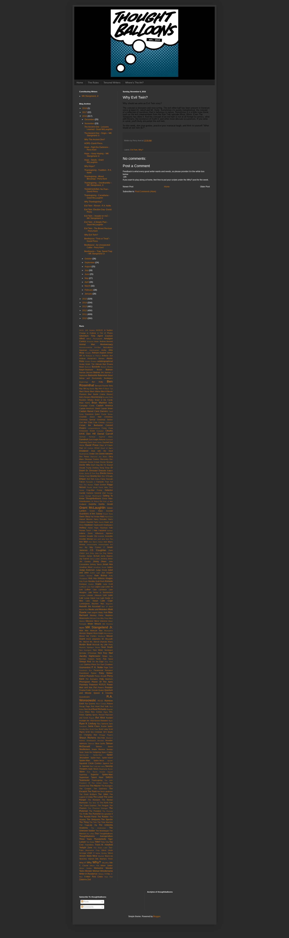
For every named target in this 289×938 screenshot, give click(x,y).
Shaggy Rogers (106, 735)
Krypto (98, 584)
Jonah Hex (108, 564)
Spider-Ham (95, 758)
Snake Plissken (98, 749)
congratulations (94, 428)
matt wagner (92, 612)
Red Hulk (105, 706)
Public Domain (92, 690)
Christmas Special (87, 420)
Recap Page (84, 706)
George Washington (93, 496)
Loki (81, 598)
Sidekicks (83, 743)
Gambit (82, 493)
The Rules (93, 82)
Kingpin (109, 578)
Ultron (103, 850)
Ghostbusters (84, 501)
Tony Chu (105, 842)
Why (89, 862)
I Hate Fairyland (99, 530)
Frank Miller (103, 487)
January (88, 294)
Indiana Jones (86, 533)
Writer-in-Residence (88, 874)
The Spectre (107, 819)
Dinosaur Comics (92, 459)
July (87, 270)
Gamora (89, 493)
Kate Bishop (100, 575)
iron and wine (99, 539)
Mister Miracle (94, 624)
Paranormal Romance (103, 670)
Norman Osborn (86, 659)
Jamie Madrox (107, 556)
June (87, 274)
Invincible (109, 536)
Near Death (107, 647)
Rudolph (109, 718)
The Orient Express (88, 805)
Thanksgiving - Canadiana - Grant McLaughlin (97, 196)
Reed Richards (99, 709)
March (88, 286)
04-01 (81, 330)
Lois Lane (108, 595)
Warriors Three (106, 859)
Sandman (83, 726)
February (89, 290)
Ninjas (104, 656)
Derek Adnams (106, 454)
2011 (84, 314)
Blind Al (104, 391)
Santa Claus (94, 726)
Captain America (104, 405)
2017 (84, 112)
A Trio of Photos (105, 333)
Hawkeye (88, 525)
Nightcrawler (94, 656)
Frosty (99, 490)
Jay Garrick (84, 559)
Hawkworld (98, 525)
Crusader (100, 431)
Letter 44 (109, 587)
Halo (102, 516)
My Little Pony (107, 645)
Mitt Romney (107, 624)
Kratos (90, 584)
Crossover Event (87, 431)
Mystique (90, 647)
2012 (84, 310)
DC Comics (88, 448)
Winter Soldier (107, 865)
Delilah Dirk (94, 454)
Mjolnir (81, 628)
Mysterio (82, 647)
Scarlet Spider (107, 726)
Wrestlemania (106, 871)
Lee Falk (90, 587)
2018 (84, 108)
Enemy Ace (95, 476)
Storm (82, 772)
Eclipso (110, 471)
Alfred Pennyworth (94, 339)
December (90, 119)
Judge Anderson (87, 570)
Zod (89, 879)
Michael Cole (95, 618)
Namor (97, 647)
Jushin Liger (95, 573)
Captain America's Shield (89, 408)
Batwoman (103, 375)
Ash (111, 356)
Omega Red (85, 661)
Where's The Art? (134, 82)
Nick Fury (102, 653)
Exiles (97, 479)
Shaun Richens (87, 737)
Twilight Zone (85, 847)
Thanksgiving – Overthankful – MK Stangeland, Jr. (98, 184)
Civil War (83, 422)
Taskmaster (84, 780)
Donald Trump (85, 468)
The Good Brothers (88, 794)
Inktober (82, 536)
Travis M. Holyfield (104, 845)
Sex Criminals (96, 732)
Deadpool (83, 451)
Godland (82, 504)
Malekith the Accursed (90, 606)
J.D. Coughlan (98, 550)
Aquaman (83, 350)
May (87, 278)
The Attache (95, 786)
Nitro (111, 656)
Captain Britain (107, 408)
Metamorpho (84, 618)
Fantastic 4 (90, 482)
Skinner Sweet (104, 746)
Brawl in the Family (104, 400)
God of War (108, 501)
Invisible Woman (86, 539)
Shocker (100, 740)
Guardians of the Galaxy (90, 514)
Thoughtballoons (106, 834)
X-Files (107, 874)
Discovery (104, 459)
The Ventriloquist (102, 831)
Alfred (82, 338)
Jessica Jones (107, 559)
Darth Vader (97, 442)
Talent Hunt (97, 777)
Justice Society (85, 576)
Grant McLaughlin (92, 507)
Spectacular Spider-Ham (90, 755)
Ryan (111, 721)
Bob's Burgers (85, 397)
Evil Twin (133, 150)
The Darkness (100, 789)
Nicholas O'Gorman (87, 653)
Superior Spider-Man (102, 774)
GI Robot (95, 501)
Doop (107, 468)
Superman (84, 777)
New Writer (98, 650)
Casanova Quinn (92, 414)
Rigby (106, 712)
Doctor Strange (106, 462)
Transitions (89, 845)
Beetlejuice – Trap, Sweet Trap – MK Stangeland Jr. (98, 252)
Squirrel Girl (108, 763)
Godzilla (92, 504)
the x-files (90, 834)
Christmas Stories (105, 420)
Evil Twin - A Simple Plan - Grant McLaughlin (96, 223)
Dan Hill (91, 433)
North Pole (101, 659)
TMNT (97, 842)
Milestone (89, 621)
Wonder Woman (92, 871)
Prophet (82, 690)
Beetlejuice (108, 378)
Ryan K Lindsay (87, 723)
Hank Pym (109, 517)
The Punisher (94, 814)
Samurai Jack (107, 724)
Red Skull (88, 709)
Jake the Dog (100, 553)
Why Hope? (89, 166)
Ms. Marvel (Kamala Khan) (101, 642)
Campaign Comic (86, 406)
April (87, 282)
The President (95, 811)
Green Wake (96, 511)
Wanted (101, 856)
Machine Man (98, 604)
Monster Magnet (86, 633)
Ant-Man (97, 347)
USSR (89, 853)
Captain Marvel (86, 411)
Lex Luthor (85, 589)
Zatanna (83, 879)
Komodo (109, 581)
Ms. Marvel (84, 642)
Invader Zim (92, 536)
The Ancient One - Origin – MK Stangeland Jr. (98, 134)
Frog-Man (90, 490)
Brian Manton (99, 402)
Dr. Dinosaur (92, 470)
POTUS (102, 684)
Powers (101, 687)
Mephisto (109, 615)
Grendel (109, 511)
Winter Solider (85, 868)
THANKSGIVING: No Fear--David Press (96, 190)
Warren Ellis (93, 859)
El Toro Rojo (94, 473)
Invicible (101, 536)
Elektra (110, 473)
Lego (103, 587)
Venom (82, 856)
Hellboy (82, 528)
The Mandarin (94, 800)
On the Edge (98, 662)
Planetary (83, 684)
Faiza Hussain (107, 479)
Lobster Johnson (94, 595)
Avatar (82, 364)
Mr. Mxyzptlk (107, 639)
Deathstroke (84, 454)
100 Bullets (90, 330)
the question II (107, 814)
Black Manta (84, 391)
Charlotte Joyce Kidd (90, 417)
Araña (103, 350)
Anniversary (106, 344)
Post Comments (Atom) (145, 191)
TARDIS (109, 777)
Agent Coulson (105, 336)
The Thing (84, 822)
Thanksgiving (96, 780)
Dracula (102, 470)
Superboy (83, 775)
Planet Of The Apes (102, 682)
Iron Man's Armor (96, 542)
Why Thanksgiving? (93, 202)
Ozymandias (85, 667)
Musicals (96, 645)
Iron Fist (109, 539)
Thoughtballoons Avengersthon (96, 836)
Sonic (81, 752)
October (88, 259)
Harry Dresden (100, 519)
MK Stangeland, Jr (90, 96)
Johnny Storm (96, 564)
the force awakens (105, 791)
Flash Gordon (100, 485)
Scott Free (94, 729)
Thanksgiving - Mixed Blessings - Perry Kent (95, 177)
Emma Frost (84, 476)
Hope (96, 528)
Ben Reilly (97, 382)
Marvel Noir (83, 609)
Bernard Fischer (101, 386)
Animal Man (87, 344)
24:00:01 (99, 330)
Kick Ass (92, 578)
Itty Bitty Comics (93, 547)
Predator (109, 687)
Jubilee (110, 567)
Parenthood (84, 673)
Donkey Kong (98, 468)
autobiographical (105, 361)
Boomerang (96, 397)
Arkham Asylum (99, 353)
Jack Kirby (90, 553)
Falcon (82, 482)
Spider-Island (107, 758)
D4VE (82, 434)
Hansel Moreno (85, 519)
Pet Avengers (92, 679)
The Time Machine (105, 822)
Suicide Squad (106, 772)
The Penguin (103, 805)
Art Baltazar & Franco (92, 356)
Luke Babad (92, 601)
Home (80, 82)
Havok (101, 522)
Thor (97, 833)
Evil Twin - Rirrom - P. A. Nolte (97, 206)
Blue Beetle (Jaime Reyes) (100, 394)
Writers (101, 874)
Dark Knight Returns (97, 440)
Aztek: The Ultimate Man (95, 364)
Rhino (87, 712)
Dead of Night (107, 448)
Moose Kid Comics (88, 636)
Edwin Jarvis (84, 473)
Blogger (156, 916)
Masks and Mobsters (97, 609)
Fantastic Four (102, 482)
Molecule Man (96, 631)
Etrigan (82, 479)
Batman (109, 369)
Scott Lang (103, 729)
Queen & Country (103, 693)
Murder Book (85, 644)
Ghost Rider (107, 498)
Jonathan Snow (99, 567)
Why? (140, 150)
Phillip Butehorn (106, 679)
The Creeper (85, 789)
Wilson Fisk (94, 865)
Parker (94, 673)
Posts (86, 902)
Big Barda (90, 389)
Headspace (108, 525)
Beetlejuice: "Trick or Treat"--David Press (97, 239)
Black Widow (95, 391)
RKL (111, 712)
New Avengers (85, 650)
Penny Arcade (100, 676)
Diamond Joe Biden (98, 457)
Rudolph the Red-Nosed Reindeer (93, 721)
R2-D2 (100, 701)
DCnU (97, 448)
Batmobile (92, 375)
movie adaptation (93, 639)
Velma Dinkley (101, 853)
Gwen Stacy (84, 516)
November (90, 123)
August (88, 266)
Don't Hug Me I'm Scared (102, 465)
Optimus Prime (90, 664)
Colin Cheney (99, 422)
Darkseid (109, 440)
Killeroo (101, 578)
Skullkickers (84, 749)
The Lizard (98, 797)
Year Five (108, 877)
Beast (110, 375)
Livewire (82, 595)
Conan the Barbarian (91, 425)
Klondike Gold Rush (96, 581)
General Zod (100, 493)
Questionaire (84, 697)
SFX (105, 732)
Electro (103, 473)
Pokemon (93, 684)
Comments (88, 907)
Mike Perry (104, 618)
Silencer (91, 743)
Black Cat (109, 389)
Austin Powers (91, 361)
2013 (84, 306)
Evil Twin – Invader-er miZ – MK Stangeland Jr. (96, 217)
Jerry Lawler (95, 559)
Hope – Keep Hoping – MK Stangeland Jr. (96, 154)
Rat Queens (90, 704)
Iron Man (83, 542)
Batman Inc (98, 372)
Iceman (110, 530)
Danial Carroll (105, 433)
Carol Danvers (101, 411)
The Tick (93, 822)
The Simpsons (93, 819)
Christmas (108, 417)
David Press (92, 445)
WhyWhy (105, 863)
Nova (110, 659)
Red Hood (95, 706)
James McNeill (93, 556)
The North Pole (106, 803)
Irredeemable (92, 544)
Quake (101, 690)
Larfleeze (82, 587)
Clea (90, 422)
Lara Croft (108, 584)
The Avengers (107, 786)
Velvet (110, 853)
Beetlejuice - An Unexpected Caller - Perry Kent (97, 246)
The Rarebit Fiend (88, 817)
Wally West (92, 856)
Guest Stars (108, 514)
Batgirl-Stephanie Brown (90, 370)
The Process (107, 811)
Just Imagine (107, 573)
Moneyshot (108, 631)
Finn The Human (86, 485)
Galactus (109, 490)
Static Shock (93, 769)
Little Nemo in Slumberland (100, 592)
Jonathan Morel (85, 567)
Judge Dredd (101, 570)
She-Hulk (101, 738)
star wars (101, 766)
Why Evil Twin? (91, 235)
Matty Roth (102, 612)
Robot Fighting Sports (88, 715)
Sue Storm (92, 772)
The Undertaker (98, 828)
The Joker (103, 794)
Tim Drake (90, 842)
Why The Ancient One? (94, 139)
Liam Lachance (100, 590)
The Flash (92, 791)
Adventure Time (87, 336)
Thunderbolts (100, 839)
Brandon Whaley (86, 400)
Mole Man (83, 631)
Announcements (85, 347)
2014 (84, 302)
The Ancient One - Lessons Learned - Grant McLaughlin (98, 128)
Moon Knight (98, 633)
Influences (99, 533)
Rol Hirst (100, 717)
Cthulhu (109, 431)
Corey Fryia (107, 428)
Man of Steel (107, 606)
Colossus (109, 422)
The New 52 (94, 803)
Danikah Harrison (87, 437)
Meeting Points (96, 615)
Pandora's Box (85, 670)
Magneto (109, 604)
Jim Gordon (85, 561)
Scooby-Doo (84, 729)
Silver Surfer (100, 743)
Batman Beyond (85, 372)
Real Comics (101, 704)
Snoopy (110, 749)
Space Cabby (107, 752)
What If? (82, 863)
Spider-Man (84, 760)
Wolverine (98, 868)
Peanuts (90, 676)
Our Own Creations (105, 664)
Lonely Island (89, 598)
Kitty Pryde (83, 581)
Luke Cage (107, 601)
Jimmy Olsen (100, 561)
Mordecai (101, 636)
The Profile (83, 814)
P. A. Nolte (97, 667)
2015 (84, 299)
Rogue (91, 718)
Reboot (110, 704)
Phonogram (84, 682)
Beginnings (83, 382)
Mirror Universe (100, 621)
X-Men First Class (93, 877)
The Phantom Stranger (98, 808)
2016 (84, 116)
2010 (84, 318)
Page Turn (108, 667)
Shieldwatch (91, 740)
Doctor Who (84, 465)
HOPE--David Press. (93, 143)
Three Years (85, 839)
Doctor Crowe (94, 462)
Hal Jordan (95, 517)
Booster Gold (108, 397)
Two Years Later (100, 848)
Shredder (109, 740)
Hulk (111, 528)
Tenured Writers (112, 82)
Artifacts (105, 356)
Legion (97, 587)
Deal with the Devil (102, 451)
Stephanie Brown (106, 769)
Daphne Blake (106, 437)
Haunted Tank (92, 522)
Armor (110, 353)
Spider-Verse (98, 761)
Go (101, 501)
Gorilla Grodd (106, 504)
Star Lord (93, 766)
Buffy (111, 403)
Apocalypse (108, 347)
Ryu (99, 724)
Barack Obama (107, 367)
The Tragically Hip (88, 825)
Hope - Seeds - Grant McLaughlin (94, 161)
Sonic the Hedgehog (92, 752)
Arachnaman (94, 350)
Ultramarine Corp (92, 850)
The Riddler (103, 817)
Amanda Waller (93, 341)
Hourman (104, 528)
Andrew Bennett (106, 341)
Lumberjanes (84, 604)
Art (80, 355)
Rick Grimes (96, 712)
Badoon (88, 367)
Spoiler (110, 761)
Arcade (88, 353)
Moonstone (108, 633)
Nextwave (109, 650)
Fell (111, 482)
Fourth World (92, 487)
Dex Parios (84, 457)
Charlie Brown (107, 414)
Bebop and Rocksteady (90, 378)
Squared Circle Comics (90, 763)
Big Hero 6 (99, 389)
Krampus (83, 584)
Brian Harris (84, 403)
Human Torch (85, 530)
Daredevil (83, 439)
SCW (87, 732)
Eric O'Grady (107, 476)
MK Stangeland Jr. (99, 627)
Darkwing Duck (85, 442)
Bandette (96, 367)
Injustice (109, 533)
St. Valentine (84, 766)
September (90, 262)
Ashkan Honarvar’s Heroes (92, 358)
